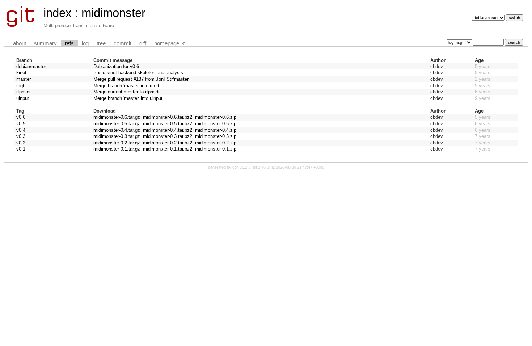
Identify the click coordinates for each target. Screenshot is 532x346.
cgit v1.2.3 (241, 167)
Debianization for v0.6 (116, 66)
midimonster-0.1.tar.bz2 (167, 149)
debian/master (31, 66)
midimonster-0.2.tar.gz (116, 142)
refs (69, 43)
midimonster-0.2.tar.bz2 (167, 142)
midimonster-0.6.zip (215, 117)
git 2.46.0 (261, 167)
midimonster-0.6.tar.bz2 (167, 117)
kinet (21, 72)
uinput (22, 98)
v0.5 (20, 123)
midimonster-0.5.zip (215, 123)
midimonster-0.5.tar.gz (116, 123)
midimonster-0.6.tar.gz (116, 117)
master (23, 79)
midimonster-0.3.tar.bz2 (167, 136)
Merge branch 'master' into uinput (127, 98)
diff (142, 43)
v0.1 (20, 149)
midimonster (113, 13)
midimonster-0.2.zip (215, 142)
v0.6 (20, 117)
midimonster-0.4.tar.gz (116, 130)
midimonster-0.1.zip (215, 149)
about (19, 43)
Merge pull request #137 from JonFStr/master (141, 79)
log (85, 43)
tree (101, 43)
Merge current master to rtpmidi (126, 91)
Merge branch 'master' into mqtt (126, 85)
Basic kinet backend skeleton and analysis (138, 72)
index (57, 13)
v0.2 (20, 142)
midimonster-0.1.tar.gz (116, 149)
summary (45, 43)
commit (122, 43)
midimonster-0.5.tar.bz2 (167, 123)
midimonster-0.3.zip (215, 136)
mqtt (21, 85)
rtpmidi (23, 91)
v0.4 (20, 130)
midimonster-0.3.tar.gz (116, 136)
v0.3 (20, 136)
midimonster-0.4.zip (215, 130)
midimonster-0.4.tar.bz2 (167, 130)
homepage (166, 43)
